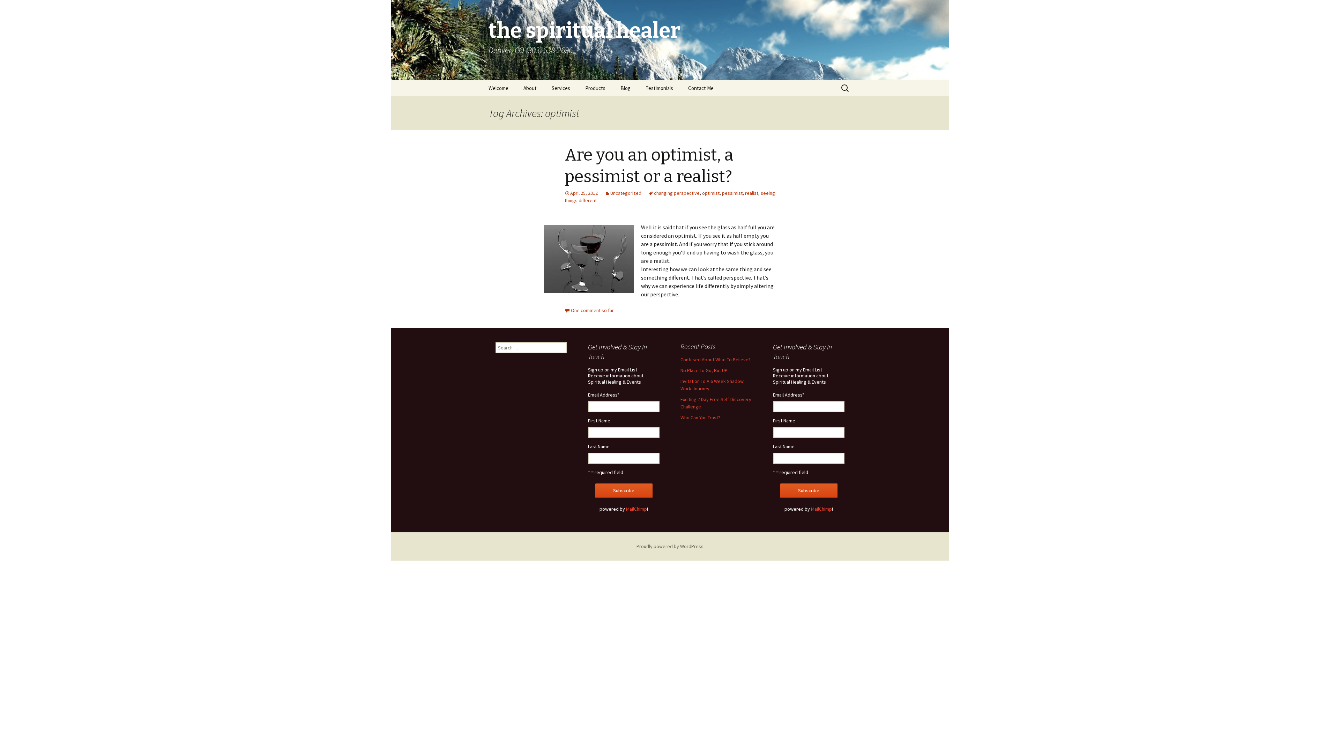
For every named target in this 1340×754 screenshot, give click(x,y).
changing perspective (677, 193)
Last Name (599, 446)
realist (751, 193)
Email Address (603, 395)
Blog (625, 88)
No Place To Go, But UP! (704, 370)
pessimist (732, 193)
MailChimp (636, 509)
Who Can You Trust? (700, 417)
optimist (711, 193)
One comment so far (592, 310)
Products (595, 88)
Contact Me (701, 88)
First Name (599, 420)
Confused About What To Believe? (715, 359)
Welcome (498, 88)
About (530, 88)
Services (561, 88)
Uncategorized (625, 193)
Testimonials (659, 88)
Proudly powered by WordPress (670, 546)
